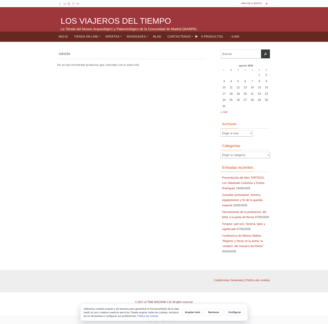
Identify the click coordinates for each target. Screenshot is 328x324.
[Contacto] (77, 3)
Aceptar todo (192, 312)
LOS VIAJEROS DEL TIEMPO (116, 20)
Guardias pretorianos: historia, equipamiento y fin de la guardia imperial (242, 200)
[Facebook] (60, 3)
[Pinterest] (73, 3)
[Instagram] (69, 3)
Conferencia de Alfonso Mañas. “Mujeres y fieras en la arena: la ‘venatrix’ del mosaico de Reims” (243, 241)
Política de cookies (258, 280)
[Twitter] (64, 3)
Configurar (234, 312)
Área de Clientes (251, 3)
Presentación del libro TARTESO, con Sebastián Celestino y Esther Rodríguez (243, 183)
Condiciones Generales (229, 280)
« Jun (223, 112)
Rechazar (213, 312)
